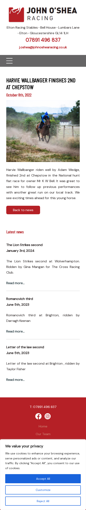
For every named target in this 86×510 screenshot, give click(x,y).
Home (43, 426)
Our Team (43, 434)
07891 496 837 (43, 40)
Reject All (43, 501)
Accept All (43, 479)
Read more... (15, 283)
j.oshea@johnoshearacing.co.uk (43, 47)
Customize (43, 490)
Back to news (23, 210)
